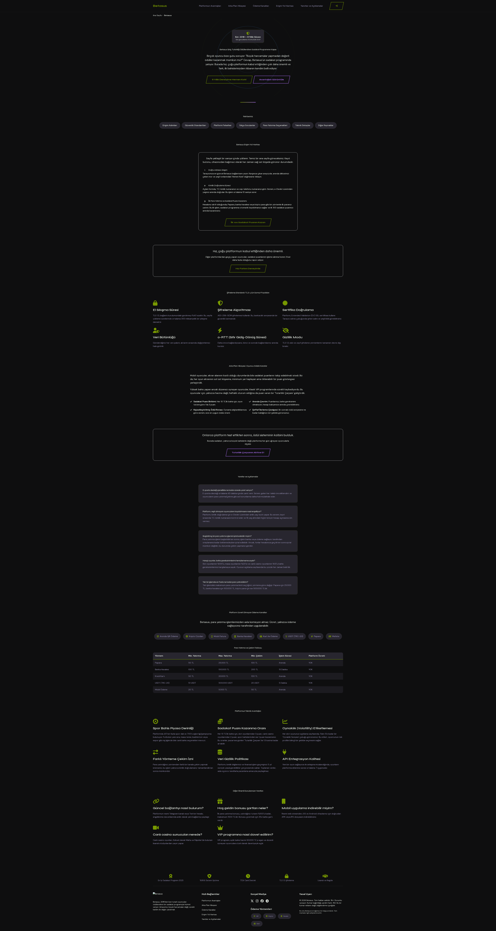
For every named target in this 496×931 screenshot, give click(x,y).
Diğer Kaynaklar (325, 125)
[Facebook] (262, 901)
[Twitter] (252, 901)
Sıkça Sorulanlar (247, 125)
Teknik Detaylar (302, 125)
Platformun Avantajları (210, 6)
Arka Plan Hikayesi (237, 6)
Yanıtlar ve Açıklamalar (312, 6)
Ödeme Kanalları (261, 6)
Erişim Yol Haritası (284, 6)
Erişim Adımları (170, 125)
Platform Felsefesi (222, 125)
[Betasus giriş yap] (336, 6)
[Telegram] (267, 901)
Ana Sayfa (157, 15)
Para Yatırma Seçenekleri (275, 125)
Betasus (160, 6)
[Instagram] (257, 901)
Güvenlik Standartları (195, 125)
